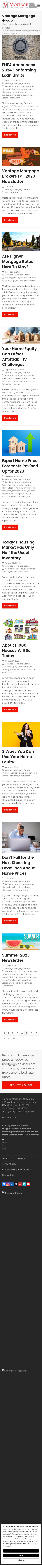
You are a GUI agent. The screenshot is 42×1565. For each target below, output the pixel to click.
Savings (16, 384)
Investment (7, 381)
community (10, 971)
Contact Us (8, 1175)
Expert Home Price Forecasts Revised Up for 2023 (20, 466)
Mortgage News (9, 92)
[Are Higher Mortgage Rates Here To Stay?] (21, 241)
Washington (14, 98)
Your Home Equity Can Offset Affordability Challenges (19, 356)
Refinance (7, 384)
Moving (13, 571)
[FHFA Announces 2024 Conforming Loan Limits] (21, 47)
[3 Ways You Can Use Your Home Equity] (21, 733)
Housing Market (12, 277)
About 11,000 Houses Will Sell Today (17, 650)
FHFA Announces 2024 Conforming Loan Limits (19, 70)
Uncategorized (12, 192)
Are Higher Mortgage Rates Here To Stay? (17, 261)
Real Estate (29, 280)
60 (15, 1037)
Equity (8, 375)
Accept (21, 1551)
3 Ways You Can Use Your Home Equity (18, 757)
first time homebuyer (15, 86)
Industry (19, 89)
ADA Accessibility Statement (16, 1169)
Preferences (21, 1560)
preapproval (8, 95)
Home (5, 30)
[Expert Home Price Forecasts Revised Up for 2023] (21, 442)
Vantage (28, 983)
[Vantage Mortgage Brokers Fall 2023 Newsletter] (21, 156)
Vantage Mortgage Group (17, 83)
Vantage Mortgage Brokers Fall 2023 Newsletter (20, 176)
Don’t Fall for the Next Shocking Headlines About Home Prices (18, 865)
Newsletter (13, 980)
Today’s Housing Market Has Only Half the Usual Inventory (18, 550)
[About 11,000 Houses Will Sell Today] (21, 628)
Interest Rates (28, 378)
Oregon (21, 92)
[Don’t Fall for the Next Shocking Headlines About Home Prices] (21, 837)
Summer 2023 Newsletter (16, 957)
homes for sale (16, 485)
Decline (21, 1555)
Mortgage (28, 89)
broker (8, 773)
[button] (38, 6)
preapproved (21, 95)
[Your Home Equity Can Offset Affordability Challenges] (21, 335)
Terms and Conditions (13, 1158)
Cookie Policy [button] (31, 1541)
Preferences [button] (7, 1546)
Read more (10, 134)
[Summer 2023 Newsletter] (21, 941)
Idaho (12, 89)
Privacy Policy (9, 1163)
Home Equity (17, 375)
